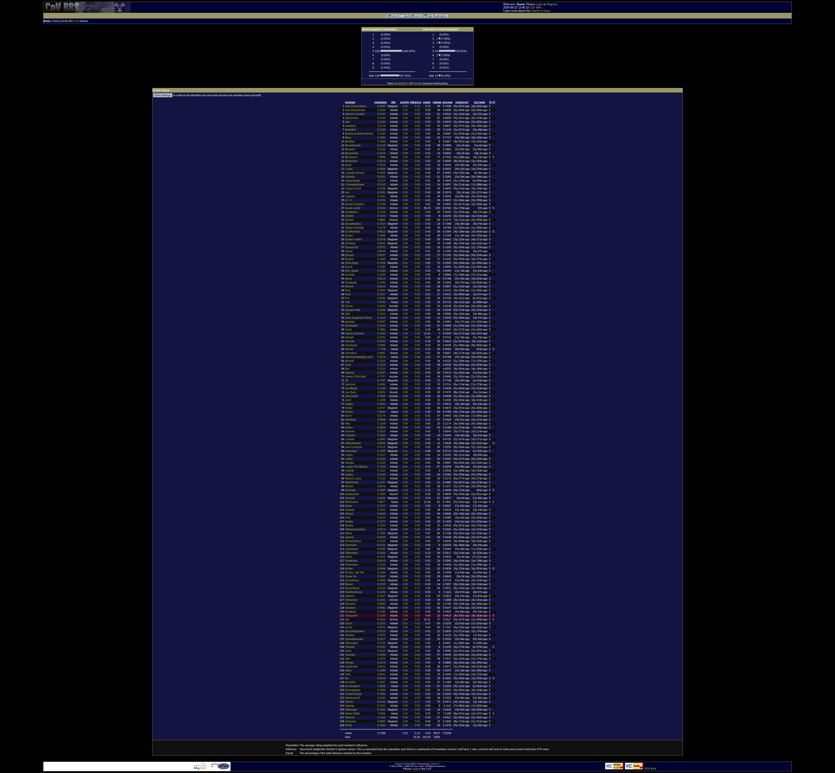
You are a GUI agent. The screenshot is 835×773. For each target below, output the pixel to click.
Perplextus (351, 560)
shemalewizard (354, 639)
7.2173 (381, 357)
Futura (349, 306)
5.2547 (381, 114)
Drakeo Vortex (353, 239)
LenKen (349, 439)
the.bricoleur (352, 686)
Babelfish (350, 129)
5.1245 (381, 474)
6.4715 (381, 447)
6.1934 (381, 290)
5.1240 (381, 317)
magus (349, 474)
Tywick (349, 701)
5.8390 (381, 603)
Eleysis (349, 259)
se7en (348, 627)
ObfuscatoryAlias (355, 529)
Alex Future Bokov (356, 106)
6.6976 (381, 627)
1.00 (405, 333)
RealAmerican (353, 592)
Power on (350, 576)
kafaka (349, 404)
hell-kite (349, 341)
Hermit (349, 349)
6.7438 (381, 262)
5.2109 (381, 212)
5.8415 (381, 560)
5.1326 (381, 388)
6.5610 (381, 650)
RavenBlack (352, 588)
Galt (347, 313)
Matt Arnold (351, 482)
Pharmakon (352, 564)
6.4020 (381, 498)
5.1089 (381, 654)
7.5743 (381, 302)
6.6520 (381, 168)
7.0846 (381, 686)
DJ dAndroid (352, 231)
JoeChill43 (351, 396)
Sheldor (349, 635)
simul (348, 650)
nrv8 (347, 517)
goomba (350, 321)
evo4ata (350, 274)
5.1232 (381, 458)
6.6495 (381, 549)
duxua (348, 251)
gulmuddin (351, 325)
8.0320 (381, 619)
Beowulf (350, 149)
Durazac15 (351, 247)
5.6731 (381, 200)
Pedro (348, 556)
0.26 (417, 568)
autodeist (350, 125)
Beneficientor (353, 145)
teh (347, 678)
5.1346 (381, 149)
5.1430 (381, 435)
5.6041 (381, 674)
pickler (349, 568)
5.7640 (381, 282)
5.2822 (381, 552)
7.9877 (381, 502)
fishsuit (349, 286)
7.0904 (381, 411)
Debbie (349, 215)
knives (349, 427)
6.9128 (381, 588)
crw (347, 192)
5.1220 (381, 462)
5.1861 (381, 137)
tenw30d (350, 682)
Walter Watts (352, 713)
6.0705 (381, 556)
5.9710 (381, 631)
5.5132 (381, 184)
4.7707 (381, 376)
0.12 (417, 106)
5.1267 (381, 682)
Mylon (348, 505)
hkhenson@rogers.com (359, 357)
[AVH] (348, 725)
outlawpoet (351, 549)
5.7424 (381, 466)
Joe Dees (350, 392)
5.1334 (381, 697)
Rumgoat (350, 611)
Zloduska (350, 721)
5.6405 (381, 537)
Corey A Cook (353, 188)
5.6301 (381, 176)
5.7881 (381, 329)
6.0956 (381, 172)
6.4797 (381, 407)
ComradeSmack (354, 184)
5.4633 (381, 513)
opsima (349, 537)
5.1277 (381, 505)
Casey (349, 168)
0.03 (405, 219)
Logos (348, 454)
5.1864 (381, 725)
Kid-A (348, 415)
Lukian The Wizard (356, 466)
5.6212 (381, 517)
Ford (348, 294)
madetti (349, 470)
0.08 (405, 208)
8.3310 (381, 208)
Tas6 (348, 674)
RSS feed (650, 768)
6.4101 (381, 545)
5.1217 (381, 454)
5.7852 (381, 694)
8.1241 (381, 599)
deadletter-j (352, 212)
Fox (347, 298)
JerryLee (350, 384)
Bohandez (351, 161)
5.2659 (381, 165)
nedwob (350, 509)
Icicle (348, 364)
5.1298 (381, 141)
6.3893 (381, 439)
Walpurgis (351, 709)
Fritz (347, 302)
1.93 (417, 333)
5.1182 (381, 133)
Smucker (350, 654)
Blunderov (351, 157)
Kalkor (349, 407)
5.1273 (381, 662)
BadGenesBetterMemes (359, 133)
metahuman (352, 494)
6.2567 (381, 596)
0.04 (417, 157)
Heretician (351, 345)
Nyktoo (349, 525)
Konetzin (350, 435)
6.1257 (381, 482)
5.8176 (381, 415)
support (416, 768)
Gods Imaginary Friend (358, 317)
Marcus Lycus (353, 478)
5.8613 (381, 278)
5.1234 (381, 564)
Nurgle (349, 521)
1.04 (417, 599)
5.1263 (381, 274)
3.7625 (381, 494)
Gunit (348, 329)
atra (347, 121)
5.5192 (381, 333)
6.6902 (381, 443)
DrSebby (350, 243)
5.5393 (381, 345)
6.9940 (381, 243)
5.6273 (381, 161)
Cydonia (350, 196)
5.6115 (381, 180)
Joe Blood (351, 388)
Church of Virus (540, 10)
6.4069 (381, 580)
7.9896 (381, 157)
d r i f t (348, 200)
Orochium (351, 545)
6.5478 (381, 239)
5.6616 (381, 286)
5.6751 (381, 247)
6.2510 (381, 223)
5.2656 (381, 427)
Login (539, 4)
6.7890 (381, 490)
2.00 (417, 502)
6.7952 (381, 451)
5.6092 (381, 384)
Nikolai (349, 513)
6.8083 (381, 721)
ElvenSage (351, 262)
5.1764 (381, 118)
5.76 (417, 208)
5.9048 (381, 251)
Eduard (349, 255)
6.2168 (381, 188)
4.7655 (381, 396)
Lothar (349, 458)
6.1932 (381, 709)
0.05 (417, 302)
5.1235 (381, 129)
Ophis (348, 533)
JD (346, 380)
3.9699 (381, 419)
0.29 (417, 490)
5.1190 (381, 615)
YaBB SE (435, 764)
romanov (350, 607)
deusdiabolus (353, 223)
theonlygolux (352, 690)
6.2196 (381, 310)
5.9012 (381, 666)
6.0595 (381, 298)
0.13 (417, 549)
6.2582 (381, 192)
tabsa (348, 670)
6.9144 (381, 701)
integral (349, 372)
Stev (347, 658)
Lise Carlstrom (353, 447)
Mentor (349, 486)
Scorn (348, 623)
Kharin (349, 411)
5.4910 (381, 404)
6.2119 (381, 145)
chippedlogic (352, 180)
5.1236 (381, 204)
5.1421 (381, 196)
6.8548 (381, 568)
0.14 (417, 262)
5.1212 (381, 364)
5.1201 (381, 313)
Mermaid (350, 490)
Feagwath (351, 282)
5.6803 (381, 678)
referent (349, 596)
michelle (350, 498)
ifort (347, 368)
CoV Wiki (535, 7)
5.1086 (381, 670)
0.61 (417, 713)
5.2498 (381, 690)
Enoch (349, 266)
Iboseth (349, 360)
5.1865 (381, 235)
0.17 (417, 588)
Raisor (349, 584)
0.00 (405, 110)
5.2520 (381, 431)
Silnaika (350, 646)
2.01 (417, 619)
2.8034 (381, 392)
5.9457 (381, 321)
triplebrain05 (352, 697)
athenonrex (352, 118)
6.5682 (381, 607)
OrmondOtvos (353, 541)
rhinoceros (351, 599)
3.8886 (381, 219)
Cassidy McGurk (354, 172)
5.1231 (381, 325)
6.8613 (381, 231)
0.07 (417, 192)
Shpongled (351, 643)
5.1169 (381, 717)
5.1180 (381, 266)
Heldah (349, 337)
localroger (351, 451)
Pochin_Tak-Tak (354, 572)
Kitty (347, 423)
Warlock (350, 717)
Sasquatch (351, 615)
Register (552, 4)
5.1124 (381, 153)
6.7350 (381, 533)
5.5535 (381, 635)
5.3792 (381, 341)
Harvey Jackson (354, 333)
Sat (347, 619)
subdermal (351, 666)
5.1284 (381, 572)
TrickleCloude (353, 694)
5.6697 (381, 353)
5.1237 (381, 294)
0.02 (405, 341)
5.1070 (381, 658)
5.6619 (381, 486)
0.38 (417, 357)
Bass (348, 137)
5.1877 (381, 639)
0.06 (417, 172)
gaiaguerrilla (352, 310)
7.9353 (381, 713)
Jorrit (348, 400)
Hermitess (351, 353)
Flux (347, 290)
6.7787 (381, 380)
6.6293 (381, 106)
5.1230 (381, 525)
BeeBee (350, 141)
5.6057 (381, 255)
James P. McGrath (355, 376)
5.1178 (381, 125)
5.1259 (381, 423)
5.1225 (381, 360)
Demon (349, 219)
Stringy (349, 662)
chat (76, 21)
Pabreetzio (351, 552)
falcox (348, 278)
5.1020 (381, 110)
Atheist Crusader (355, 114)
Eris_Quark (351, 270)
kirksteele (350, 419)
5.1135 (381, 121)
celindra (350, 176)
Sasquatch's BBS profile (408, 83)
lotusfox (349, 462)
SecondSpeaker (354, 631)
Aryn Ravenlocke (355, 110)
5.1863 (381, 576)
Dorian (349, 235)
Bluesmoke (351, 153)
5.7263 (381, 215)
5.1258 (381, 400)
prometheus (352, 580)
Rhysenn (350, 603)
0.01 (405, 106)
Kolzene (350, 431)
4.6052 (381, 306)
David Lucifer (353, 208)
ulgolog (349, 705)
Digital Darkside (354, 227)
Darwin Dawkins (354, 204)
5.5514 (381, 529)
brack (348, 165)
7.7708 (381, 349)
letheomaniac (353, 443)
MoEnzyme (351, 502)
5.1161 (381, 509)
